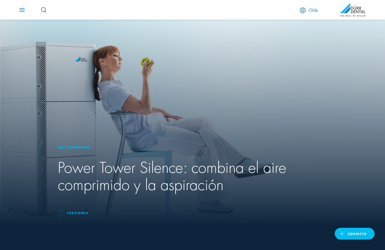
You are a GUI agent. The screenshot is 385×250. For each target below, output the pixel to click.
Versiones (78, 212)
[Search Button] (43, 10)
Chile (313, 10)
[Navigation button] (22, 9)
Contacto (357, 233)
